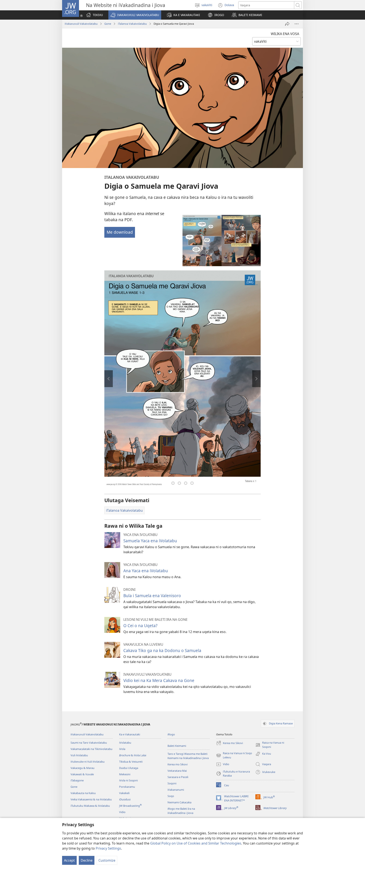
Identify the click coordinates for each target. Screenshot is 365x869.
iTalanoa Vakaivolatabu (132, 24)
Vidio (122, 812)
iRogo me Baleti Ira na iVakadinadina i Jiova (181, 811)
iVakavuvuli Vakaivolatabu (81, 24)
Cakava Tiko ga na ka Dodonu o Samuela (162, 650)
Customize (106, 860)
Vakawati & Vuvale (82, 774)
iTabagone (77, 780)
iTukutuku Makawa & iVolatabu (90, 806)
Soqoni (172, 783)
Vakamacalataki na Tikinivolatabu (91, 749)
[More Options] (296, 24)
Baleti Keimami (177, 746)
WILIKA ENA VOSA (285, 33)
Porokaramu (127, 787)
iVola (122, 749)
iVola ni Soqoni (128, 780)
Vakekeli (124, 793)
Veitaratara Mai (177, 771)
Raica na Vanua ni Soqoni (269, 745)
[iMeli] (287, 24)
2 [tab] (179, 483)
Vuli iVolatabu (79, 755)
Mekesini (124, 774)
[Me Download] (221, 240)
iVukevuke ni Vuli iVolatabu (88, 761)
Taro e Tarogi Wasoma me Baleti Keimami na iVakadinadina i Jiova (188, 756)
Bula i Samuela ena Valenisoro (152, 595)
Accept (69, 860)
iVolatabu (125, 742)
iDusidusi (125, 799)
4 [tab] (192, 483)
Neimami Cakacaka (179, 802)
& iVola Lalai (132, 755)
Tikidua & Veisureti (131, 761)
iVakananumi (176, 790)
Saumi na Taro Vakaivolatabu (89, 742)
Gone (107, 24)
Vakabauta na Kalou (83, 793)
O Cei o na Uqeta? (140, 625)
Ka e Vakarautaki (129, 734)
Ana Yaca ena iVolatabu (145, 570)
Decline (87, 860)
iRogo (171, 734)
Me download (120, 232)
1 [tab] (173, 483)
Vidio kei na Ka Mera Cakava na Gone (158, 680)
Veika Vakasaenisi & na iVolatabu (91, 799)
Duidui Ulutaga (128, 768)
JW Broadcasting (130, 806)
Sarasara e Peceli (178, 777)
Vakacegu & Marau (82, 768)
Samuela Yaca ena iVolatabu (150, 541)
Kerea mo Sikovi (178, 764)
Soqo (171, 796)
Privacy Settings (108, 848)
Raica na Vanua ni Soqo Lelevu (234, 755)
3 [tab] (186, 483)
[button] (134, 15)
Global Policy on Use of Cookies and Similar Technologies (195, 843)
